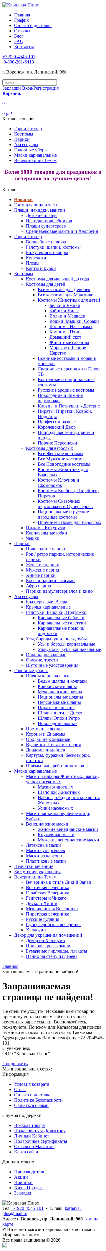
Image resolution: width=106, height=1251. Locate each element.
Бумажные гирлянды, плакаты (56, 950)
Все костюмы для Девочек (64, 289)
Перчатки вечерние (33, 866)
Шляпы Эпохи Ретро (59, 718)
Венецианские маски (47, 823)
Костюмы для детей (45, 284)
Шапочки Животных (59, 792)
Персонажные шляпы (59, 702)
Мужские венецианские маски (68, 839)
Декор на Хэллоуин (45, 940)
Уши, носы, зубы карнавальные (69, 649)
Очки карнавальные (46, 654)
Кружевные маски (56, 834)
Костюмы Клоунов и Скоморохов (58, 482)
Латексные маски (43, 845)
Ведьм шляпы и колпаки (62, 681)
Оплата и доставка (33, 25)
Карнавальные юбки (46, 532)
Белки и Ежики (64, 305)
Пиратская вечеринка (47, 913)
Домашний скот (65, 337)
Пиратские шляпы (56, 707)
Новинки (23, 199)
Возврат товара (29, 1125)
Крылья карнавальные (48, 606)
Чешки (32, 538)
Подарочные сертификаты (40, 1141)
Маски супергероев (45, 850)
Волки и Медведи (67, 315)
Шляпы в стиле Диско (60, 712)
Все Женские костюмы (60, 453)
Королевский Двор (57, 427)
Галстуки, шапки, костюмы (53, 247)
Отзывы (22, 30)
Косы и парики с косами (50, 580)
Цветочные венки (44, 728)
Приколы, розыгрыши (48, 945)
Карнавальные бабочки (61, 617)
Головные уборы (31, 149)
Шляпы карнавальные (48, 675)
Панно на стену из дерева (51, 956)
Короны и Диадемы (45, 733)
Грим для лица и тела (35, 204)
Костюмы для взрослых (49, 448)
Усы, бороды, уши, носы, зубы (56, 638)
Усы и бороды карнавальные (66, 644)
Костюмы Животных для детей (69, 300)
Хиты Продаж (28, 1187)
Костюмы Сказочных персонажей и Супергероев (65, 504)
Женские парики (42, 564)
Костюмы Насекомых (70, 326)
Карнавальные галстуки (62, 622)
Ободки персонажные (48, 739)
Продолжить (15, 1063)
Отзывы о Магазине (34, 1146)
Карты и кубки (41, 268)
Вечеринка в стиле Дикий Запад (58, 882)
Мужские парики (43, 569)
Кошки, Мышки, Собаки (74, 321)
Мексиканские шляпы (60, 691)
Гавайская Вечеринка (47, 892)
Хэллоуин (36, 929)
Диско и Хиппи (41, 903)
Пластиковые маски (46, 861)
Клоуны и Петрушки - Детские (69, 405)
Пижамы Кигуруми (45, 527)
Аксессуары (26, 144)
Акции (21, 1177)
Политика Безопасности (38, 1100)
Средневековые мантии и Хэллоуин (62, 231)
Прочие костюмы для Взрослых (69, 522)
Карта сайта (26, 1151)
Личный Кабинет (31, 1135)
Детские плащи (41, 215)
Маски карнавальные (35, 155)
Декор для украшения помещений (48, 935)
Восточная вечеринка (47, 887)
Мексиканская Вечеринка (52, 908)
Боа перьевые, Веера (46, 601)
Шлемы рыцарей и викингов (55, 765)
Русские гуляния (42, 919)
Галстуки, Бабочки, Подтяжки (56, 612)
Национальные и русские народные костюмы (63, 514)
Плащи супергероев (46, 225)
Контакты (24, 46)
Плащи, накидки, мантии (39, 210)
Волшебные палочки (47, 241)
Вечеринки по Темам (35, 160)
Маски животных (55, 786)
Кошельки (36, 257)
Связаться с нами (31, 1105)
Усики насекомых (55, 808)
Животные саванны (69, 342)
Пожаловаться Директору (40, 1130)
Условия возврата (31, 1084)
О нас (20, 1089)
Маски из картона (44, 855)
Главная (22, 14)
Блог (19, 36)
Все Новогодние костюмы (64, 464)
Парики (22, 139)
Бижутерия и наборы (47, 252)
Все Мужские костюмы (61, 458)
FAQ (19, 41)
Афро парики (39, 585)
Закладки (23, 1192)
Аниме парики (41, 575)
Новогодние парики (46, 548)
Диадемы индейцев (45, 749)
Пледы (32, 262)
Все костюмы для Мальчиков (67, 294)
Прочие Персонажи (57, 442)
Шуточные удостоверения (52, 665)
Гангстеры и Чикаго (46, 898)
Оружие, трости (42, 659)
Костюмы (23, 133)
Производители (30, 1171)
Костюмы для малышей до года (57, 278)
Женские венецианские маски (68, 829)
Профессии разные (57, 421)
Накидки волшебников (49, 220)
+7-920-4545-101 (27, 1208)
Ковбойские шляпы (57, 686)
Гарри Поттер (28, 128)
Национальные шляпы (60, 696)
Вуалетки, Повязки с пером (53, 744)
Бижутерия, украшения (37, 871)
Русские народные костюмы (66, 390)
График (21, 20)
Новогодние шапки (57, 723)
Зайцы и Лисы (64, 310)
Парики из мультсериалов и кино (59, 591)
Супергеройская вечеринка (53, 924)
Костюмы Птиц (65, 331)
